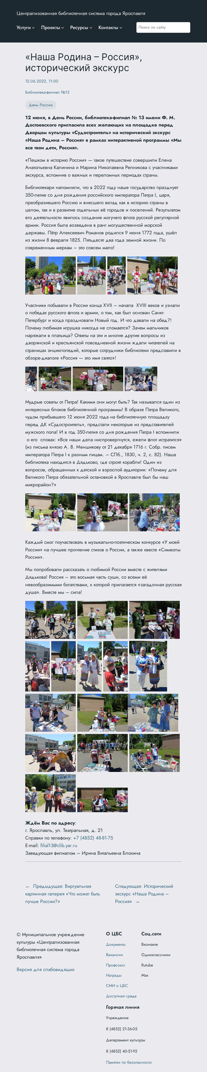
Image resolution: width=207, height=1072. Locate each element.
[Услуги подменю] (33, 27)
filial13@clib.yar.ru (58, 845)
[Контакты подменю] (120, 27)
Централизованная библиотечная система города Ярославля (81, 13)
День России (41, 105)
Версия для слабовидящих (45, 969)
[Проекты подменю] (62, 27)
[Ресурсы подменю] (90, 27)
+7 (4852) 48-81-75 (93, 837)
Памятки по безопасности (129, 1062)
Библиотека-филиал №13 (47, 92)
